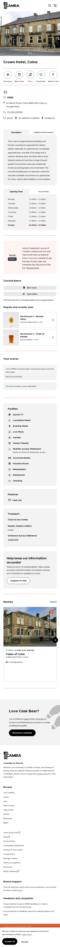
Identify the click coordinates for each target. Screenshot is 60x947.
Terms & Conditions (11, 862)
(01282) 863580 (15, 112)
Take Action (8, 810)
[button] (55, 640)
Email (10, 118)
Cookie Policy (9, 854)
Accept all (10, 941)
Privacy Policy (9, 841)
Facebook (50, 118)
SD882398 (13, 539)
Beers (6, 822)
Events (6, 814)
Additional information (44, 132)
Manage (24, 941)
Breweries (7, 818)
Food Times (43, 191)
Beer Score (32, 287)
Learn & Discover (11, 832)
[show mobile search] (49, 5)
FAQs (29, 773)
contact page (42, 773)
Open (10, 97)
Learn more (27, 934)
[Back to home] (11, 5)
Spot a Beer (32, 294)
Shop (5, 837)
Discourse (7, 867)
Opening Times (16, 191)
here (20, 890)
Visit (5, 801)
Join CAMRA (8, 792)
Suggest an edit (18, 580)
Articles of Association (13, 850)
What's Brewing (10, 871)
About (6, 797)
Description (16, 132)
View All (53, 601)
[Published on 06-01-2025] (30, 644)
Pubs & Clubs (8, 805)
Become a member (14, 376)
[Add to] (52, 612)
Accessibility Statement (13, 845)
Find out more (32, 268)
